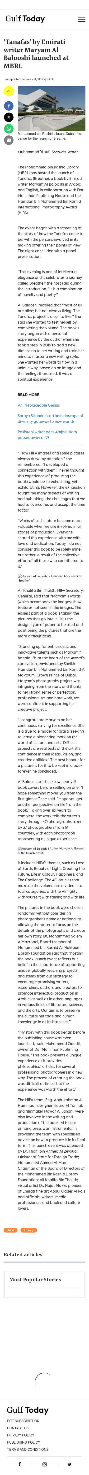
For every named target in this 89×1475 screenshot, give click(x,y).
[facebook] (9, 106)
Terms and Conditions (27, 1449)
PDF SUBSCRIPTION (23, 1420)
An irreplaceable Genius (39, 405)
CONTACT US (17, 1428)
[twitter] (9, 117)
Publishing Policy (23, 1442)
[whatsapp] (9, 128)
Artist (10, 1230)
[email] (9, 140)
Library (28, 1230)
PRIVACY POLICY (20, 1435)
